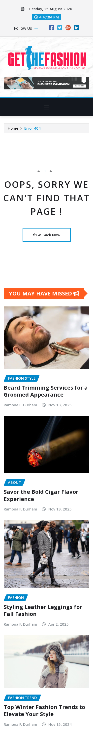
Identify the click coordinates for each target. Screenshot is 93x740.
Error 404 (32, 128)
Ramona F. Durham (20, 404)
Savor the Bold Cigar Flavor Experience (41, 495)
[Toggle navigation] (46, 107)
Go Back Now (48, 234)
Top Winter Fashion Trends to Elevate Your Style (44, 710)
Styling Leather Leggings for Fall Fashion (43, 610)
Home (13, 128)
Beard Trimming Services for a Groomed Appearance (46, 391)
